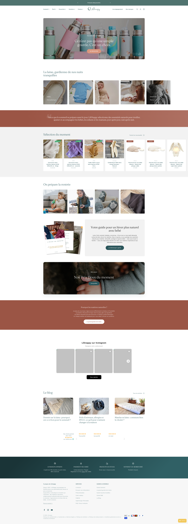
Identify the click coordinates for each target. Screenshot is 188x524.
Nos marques (129, 9)
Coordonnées (61, 517)
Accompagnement (118, 9)
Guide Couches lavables (103, 492)
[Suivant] (110, 3)
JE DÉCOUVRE (94, 51)
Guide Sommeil (101, 487)
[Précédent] (77, 3)
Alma (83, 471)
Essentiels (62, 9)
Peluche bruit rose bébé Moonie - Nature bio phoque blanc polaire (156, 164)
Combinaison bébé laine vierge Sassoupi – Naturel (114, 164)
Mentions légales (70, 517)
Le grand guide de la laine (94, 321)
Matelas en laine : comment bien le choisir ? (129, 418)
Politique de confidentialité (50, 517)
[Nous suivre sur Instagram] (48, 510)
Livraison (78, 487)
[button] (77, 439)
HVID (53, 160)
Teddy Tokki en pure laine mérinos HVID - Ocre (94, 164)
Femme (80, 9)
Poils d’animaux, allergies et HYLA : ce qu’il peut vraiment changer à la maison (92, 420)
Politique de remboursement (96, 517)
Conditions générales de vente (112, 517)
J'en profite (94, 283)
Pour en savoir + (48, 503)
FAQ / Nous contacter (82, 503)
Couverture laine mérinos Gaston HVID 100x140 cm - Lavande (73, 164)
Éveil (53, 9)
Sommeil (45, 9)
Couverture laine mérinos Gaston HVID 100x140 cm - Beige (52, 164)
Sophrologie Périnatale (82, 500)
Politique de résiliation (82, 517)
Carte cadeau (79, 495)
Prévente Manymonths (94, 2)
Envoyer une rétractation (83, 490)
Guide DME (100, 495)
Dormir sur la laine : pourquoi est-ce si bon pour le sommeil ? (57, 418)
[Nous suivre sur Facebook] (44, 510)
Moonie (135, 160)
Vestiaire (71, 9)
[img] (68, 437)
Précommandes (80, 492)
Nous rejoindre (94, 377)
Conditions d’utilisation (49, 518)
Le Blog (99, 498)
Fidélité (78, 498)
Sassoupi (115, 160)
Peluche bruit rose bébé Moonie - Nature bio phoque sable (135, 164)
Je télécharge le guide (115, 247)
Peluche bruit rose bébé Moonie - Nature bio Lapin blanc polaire (176, 164)
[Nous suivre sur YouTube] (52, 510)
